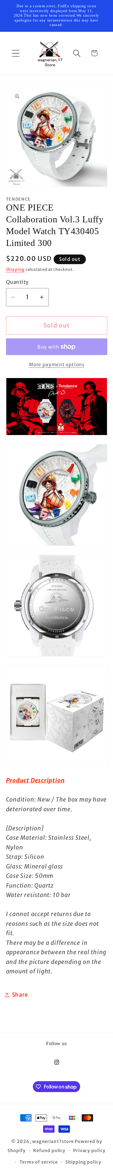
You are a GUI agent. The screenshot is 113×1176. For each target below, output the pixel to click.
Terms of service (39, 1162)
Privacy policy (89, 1150)
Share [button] (20, 994)
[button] (15, 53)
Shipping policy (83, 1162)
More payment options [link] (56, 364)
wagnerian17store (53, 1141)
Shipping (15, 269)
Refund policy (49, 1150)
